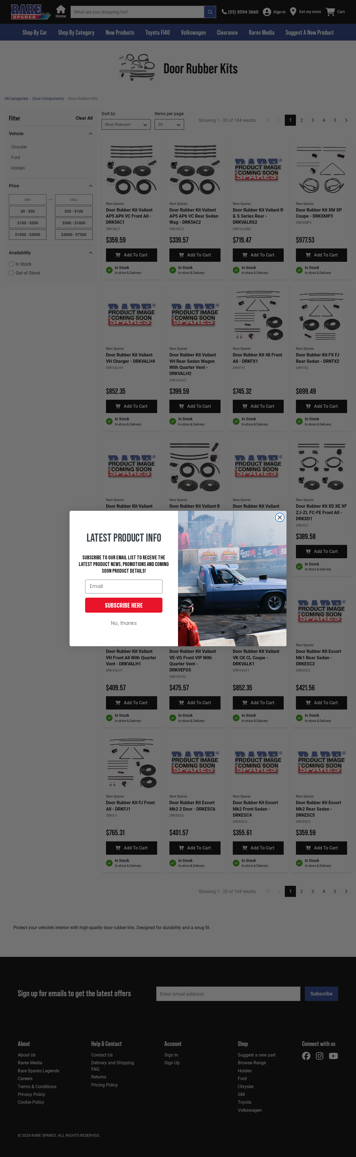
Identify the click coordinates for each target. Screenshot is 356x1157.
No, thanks (124, 624)
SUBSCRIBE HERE (124, 605)
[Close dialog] (279, 517)
